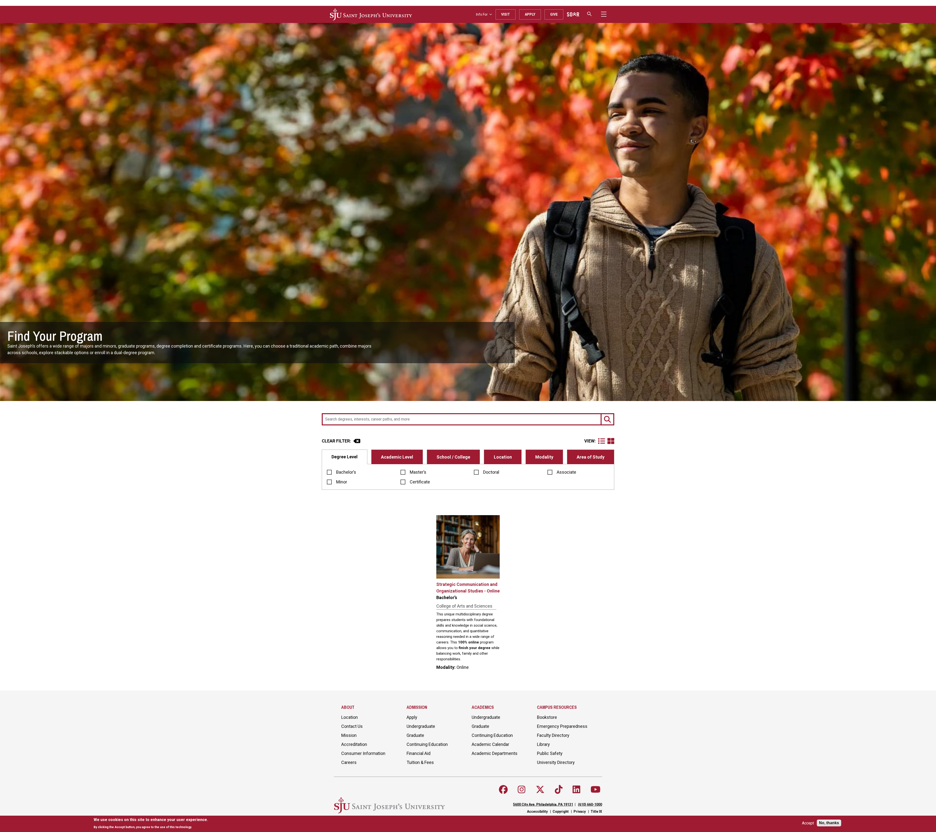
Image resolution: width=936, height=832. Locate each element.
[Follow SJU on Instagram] (521, 789)
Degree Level (345, 456)
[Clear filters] (356, 441)
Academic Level (397, 457)
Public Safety (550, 753)
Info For (482, 14)
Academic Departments (494, 753)
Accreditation (354, 744)
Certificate (420, 481)
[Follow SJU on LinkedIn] (576, 789)
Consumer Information (363, 753)
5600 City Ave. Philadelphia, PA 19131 (543, 804)
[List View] (602, 441)
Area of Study (590, 457)
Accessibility (537, 811)
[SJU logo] (371, 14)
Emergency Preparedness (562, 726)
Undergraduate (421, 726)
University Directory (556, 762)
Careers (349, 762)
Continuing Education (427, 744)
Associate (566, 472)
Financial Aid (418, 753)
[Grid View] (610, 441)
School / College (453, 457)
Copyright (561, 811)
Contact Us (352, 726)
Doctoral (491, 472)
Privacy (580, 811)
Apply (530, 14)
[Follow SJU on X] (540, 789)
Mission (349, 735)
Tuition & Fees (420, 762)
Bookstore (547, 717)
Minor (341, 481)
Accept (808, 823)
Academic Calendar (490, 744)
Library (543, 744)
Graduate (415, 735)
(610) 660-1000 (590, 804)
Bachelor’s (346, 472)
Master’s (418, 472)
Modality (544, 457)
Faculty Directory (553, 735)
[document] (151, 823)
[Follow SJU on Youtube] (596, 789)
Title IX (596, 811)
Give (554, 14)
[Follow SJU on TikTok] (559, 789)
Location (503, 457)
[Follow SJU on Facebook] (503, 789)
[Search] (607, 419)
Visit (505, 14)
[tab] (344, 456)
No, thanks (829, 823)
